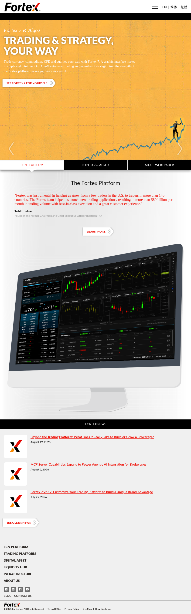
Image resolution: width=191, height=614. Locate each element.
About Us (12, 581)
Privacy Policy (72, 608)
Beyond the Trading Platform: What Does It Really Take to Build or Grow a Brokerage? (92, 437)
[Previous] (11, 148)
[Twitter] (6, 589)
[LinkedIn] (13, 589)
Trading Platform (20, 554)
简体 (174, 7)
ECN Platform (31, 165)
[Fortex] (22, 7)
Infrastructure (18, 574)
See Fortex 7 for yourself (27, 83)
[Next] (179, 148)
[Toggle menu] (155, 7)
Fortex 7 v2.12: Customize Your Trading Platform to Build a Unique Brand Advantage (92, 492)
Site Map (87, 608)
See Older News (19, 522)
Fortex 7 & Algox (95, 165)
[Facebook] (20, 589)
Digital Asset (15, 560)
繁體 (184, 7)
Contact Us (22, 595)
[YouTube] (27, 589)
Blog (7, 595)
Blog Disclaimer (103, 608)
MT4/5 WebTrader (159, 165)
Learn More (96, 231)
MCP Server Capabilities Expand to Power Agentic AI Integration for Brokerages (88, 464)
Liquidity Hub (15, 567)
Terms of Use (54, 608)
